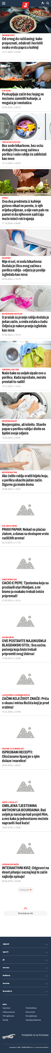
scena (6, 983)
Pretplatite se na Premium (35, 1035)
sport (5, 952)
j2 (4, 960)
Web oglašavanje (8, 1016)
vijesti (6, 944)
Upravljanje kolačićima (33, 1020)
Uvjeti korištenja (31, 1008)
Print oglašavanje (31, 1016)
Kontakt (5, 1020)
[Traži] (48, 3)
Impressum (6, 1008)
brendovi (7, 991)
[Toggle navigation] (3, 3)
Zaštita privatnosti (9, 1012)
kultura (6, 975)
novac (6, 968)
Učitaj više (24, 889)
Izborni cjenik (30, 1012)
